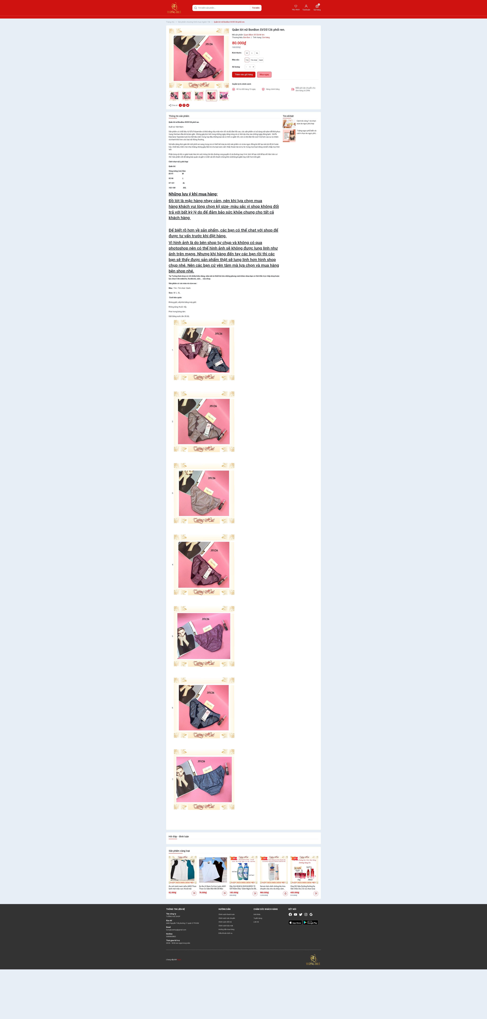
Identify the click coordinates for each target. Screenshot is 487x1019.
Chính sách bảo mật (226, 926)
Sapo (179, 960)
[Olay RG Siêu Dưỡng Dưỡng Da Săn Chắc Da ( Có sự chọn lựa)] (304, 870)
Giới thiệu (257, 914)
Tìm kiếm (255, 8)
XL (257, 53)
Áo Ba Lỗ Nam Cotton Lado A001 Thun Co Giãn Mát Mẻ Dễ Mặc (212, 887)
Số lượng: (236, 67)
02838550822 (171, 936)
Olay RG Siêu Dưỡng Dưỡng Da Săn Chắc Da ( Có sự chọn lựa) (302, 887)
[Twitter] (301, 914)
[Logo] (313, 959)
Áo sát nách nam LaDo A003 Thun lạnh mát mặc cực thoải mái (182, 887)
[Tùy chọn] (194, 893)
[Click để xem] (199, 58)
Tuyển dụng (258, 918)
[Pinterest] (184, 105)
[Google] (311, 914)
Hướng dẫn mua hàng (226, 929)
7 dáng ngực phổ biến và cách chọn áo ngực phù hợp (306, 132)
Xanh (261, 60)
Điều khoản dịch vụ (225, 933)
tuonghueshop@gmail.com (176, 930)
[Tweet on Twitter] (187, 105)
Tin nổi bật (288, 116)
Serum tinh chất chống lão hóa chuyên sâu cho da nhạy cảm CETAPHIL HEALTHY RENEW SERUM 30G (272, 887)
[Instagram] (306, 914)
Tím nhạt (254, 60)
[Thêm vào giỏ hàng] (285, 893)
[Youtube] (295, 914)
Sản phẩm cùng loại (179, 850)
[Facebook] (290, 914)
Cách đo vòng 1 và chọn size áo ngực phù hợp (306, 122)
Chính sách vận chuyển (227, 918)
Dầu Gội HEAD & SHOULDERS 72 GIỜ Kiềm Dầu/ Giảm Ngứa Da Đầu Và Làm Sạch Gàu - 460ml (243, 887)
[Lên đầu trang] (483, 1011)
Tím (247, 60)
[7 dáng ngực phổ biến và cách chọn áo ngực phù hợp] (289, 135)
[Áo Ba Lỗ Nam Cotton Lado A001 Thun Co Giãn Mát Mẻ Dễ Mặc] (213, 870)
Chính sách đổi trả (225, 922)
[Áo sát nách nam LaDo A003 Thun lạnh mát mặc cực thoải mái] (183, 870)
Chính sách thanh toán (227, 914)
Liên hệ (256, 922)
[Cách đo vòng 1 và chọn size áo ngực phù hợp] (289, 124)
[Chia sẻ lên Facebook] (180, 105)
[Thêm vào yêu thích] (227, 86)
